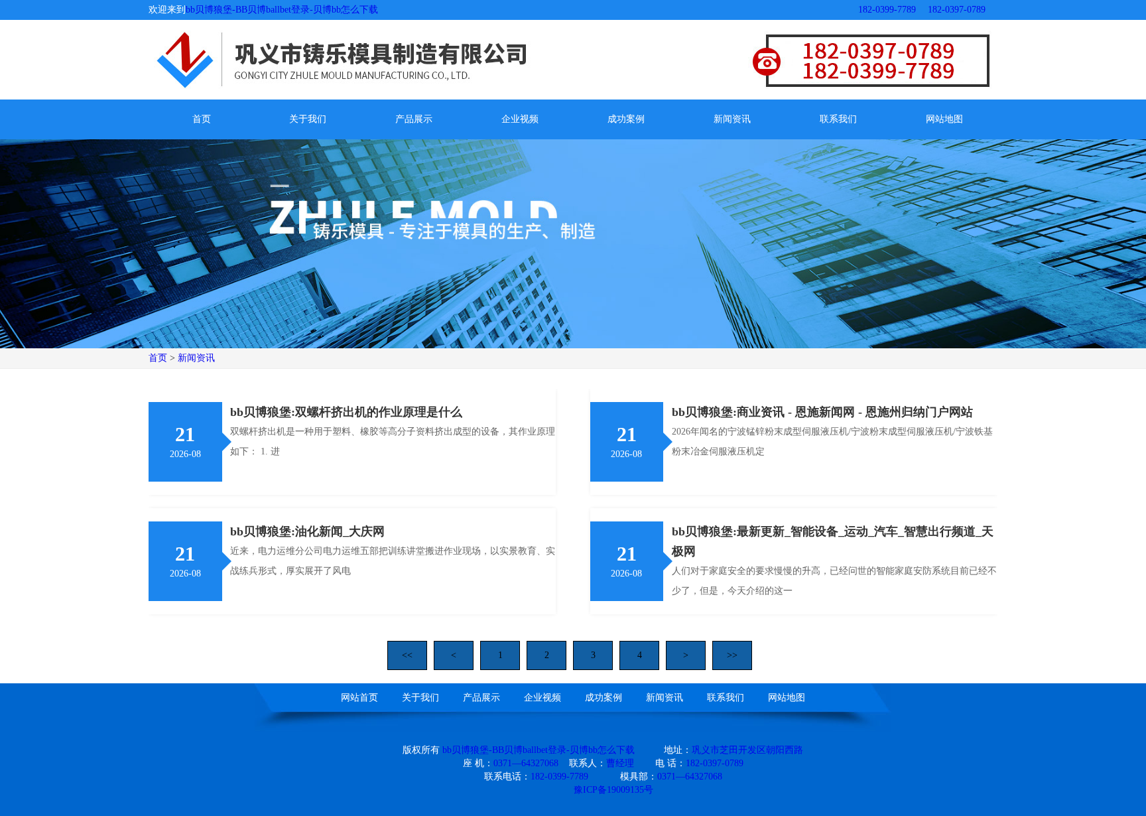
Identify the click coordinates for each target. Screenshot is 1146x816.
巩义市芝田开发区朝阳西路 (747, 750)
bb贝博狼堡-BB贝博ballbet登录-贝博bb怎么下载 (282, 10)
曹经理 (620, 763)
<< (407, 655)
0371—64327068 (525, 763)
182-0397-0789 (957, 10)
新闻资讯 (732, 119)
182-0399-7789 (887, 10)
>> (732, 655)
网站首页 (359, 698)
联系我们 (838, 119)
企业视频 (520, 119)
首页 (201, 119)
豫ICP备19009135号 (613, 790)
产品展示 (413, 119)
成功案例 (626, 119)
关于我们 (307, 119)
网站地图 (944, 119)
